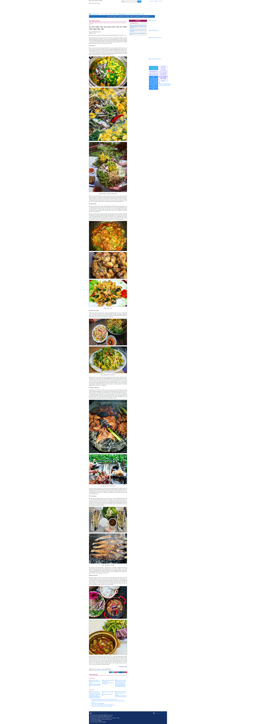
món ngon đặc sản (109, 670)
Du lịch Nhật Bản (163, 73)
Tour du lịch (163, 66)
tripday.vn (163, 80)
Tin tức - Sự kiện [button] (104, 13)
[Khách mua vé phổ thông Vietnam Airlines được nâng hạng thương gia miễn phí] (121, 681)
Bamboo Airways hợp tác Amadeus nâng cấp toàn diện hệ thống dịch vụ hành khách (94, 696)
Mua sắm (132, 16)
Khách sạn (115, 16)
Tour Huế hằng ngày (153, 79)
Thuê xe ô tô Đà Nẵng (153, 82)
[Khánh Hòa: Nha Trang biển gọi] (108, 692)
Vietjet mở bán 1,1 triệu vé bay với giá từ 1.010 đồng (102, 706)
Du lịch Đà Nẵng (153, 69)
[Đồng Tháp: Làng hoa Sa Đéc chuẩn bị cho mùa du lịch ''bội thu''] (95, 681)
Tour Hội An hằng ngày (153, 80)
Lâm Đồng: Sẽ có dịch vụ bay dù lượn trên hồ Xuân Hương (120, 696)
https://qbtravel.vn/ (153, 71)
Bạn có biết (109, 16)
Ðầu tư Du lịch (130, 13)
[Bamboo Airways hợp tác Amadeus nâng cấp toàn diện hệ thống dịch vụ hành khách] (95, 693)
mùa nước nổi (102, 670)
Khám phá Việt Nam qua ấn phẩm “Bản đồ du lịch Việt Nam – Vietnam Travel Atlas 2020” (138, 26)
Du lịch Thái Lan (163, 70)
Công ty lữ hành (121, 16)
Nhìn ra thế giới (137, 13)
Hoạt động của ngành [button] (95, 13)
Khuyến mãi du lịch (145, 16)
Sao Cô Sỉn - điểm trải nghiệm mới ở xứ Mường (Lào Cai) (103, 704)
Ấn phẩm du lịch (138, 16)
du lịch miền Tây (96, 670)
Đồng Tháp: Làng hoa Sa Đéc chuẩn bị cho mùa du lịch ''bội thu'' (94, 685)
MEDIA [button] (143, 13)
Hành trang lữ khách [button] (122, 13)
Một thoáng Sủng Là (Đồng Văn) (98, 703)
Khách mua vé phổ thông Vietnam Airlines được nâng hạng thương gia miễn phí (120, 685)
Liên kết (151, 1)
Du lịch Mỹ (163, 69)
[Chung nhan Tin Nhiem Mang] (159, 713)
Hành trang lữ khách (94, 20)
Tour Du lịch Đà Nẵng (153, 66)
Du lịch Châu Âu (163, 67)
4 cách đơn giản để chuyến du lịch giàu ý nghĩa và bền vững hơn (104, 699)
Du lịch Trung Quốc (163, 71)
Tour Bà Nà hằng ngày (153, 78)
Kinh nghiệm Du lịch (153, 67)
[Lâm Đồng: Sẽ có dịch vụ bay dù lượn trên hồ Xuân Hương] (121, 693)
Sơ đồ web (156, 1)
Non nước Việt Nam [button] (113, 13)
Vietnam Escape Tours (153, 74)
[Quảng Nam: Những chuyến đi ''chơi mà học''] (108, 680)
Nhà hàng (127, 16)
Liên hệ (160, 1)
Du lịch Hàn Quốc (163, 74)
